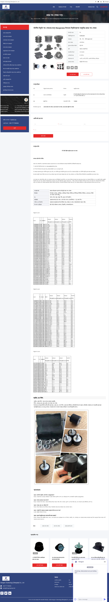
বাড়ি (32, 18)
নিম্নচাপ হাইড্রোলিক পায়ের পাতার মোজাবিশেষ (12, 72)
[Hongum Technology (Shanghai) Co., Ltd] (5, 6)
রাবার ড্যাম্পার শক (68, 526)
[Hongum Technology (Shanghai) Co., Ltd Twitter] (98, 1)
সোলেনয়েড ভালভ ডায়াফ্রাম (8, 40)
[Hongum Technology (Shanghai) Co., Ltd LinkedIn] (101, 1)
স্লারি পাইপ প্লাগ (6, 75)
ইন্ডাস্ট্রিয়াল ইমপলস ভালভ (8, 90)
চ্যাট (15, 128)
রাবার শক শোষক (37, 18)
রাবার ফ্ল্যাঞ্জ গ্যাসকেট (7, 61)
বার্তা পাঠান (43, 136)
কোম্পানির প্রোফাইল (57, 580)
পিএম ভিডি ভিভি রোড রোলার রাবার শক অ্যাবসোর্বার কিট (78, 558)
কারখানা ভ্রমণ (56, 582)
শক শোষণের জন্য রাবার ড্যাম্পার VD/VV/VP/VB (58, 558)
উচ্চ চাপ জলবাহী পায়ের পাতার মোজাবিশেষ (11, 68)
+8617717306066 (14, 123)
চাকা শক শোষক (57, 526)
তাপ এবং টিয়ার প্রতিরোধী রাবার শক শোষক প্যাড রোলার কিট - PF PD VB (98, 559)
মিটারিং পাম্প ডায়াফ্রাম (7, 43)
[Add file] (75, 599)
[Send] (104, 599)
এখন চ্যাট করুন (73, 74)
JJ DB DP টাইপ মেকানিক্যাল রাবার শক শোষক (38, 558)
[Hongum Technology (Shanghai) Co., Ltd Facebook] (95, 1)
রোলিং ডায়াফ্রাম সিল (7, 79)
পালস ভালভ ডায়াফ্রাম (7, 47)
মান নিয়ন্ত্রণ (56, 584)
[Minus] (105, 562)
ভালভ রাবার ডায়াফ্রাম (7, 36)
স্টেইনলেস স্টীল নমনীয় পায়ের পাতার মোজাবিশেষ (12, 65)
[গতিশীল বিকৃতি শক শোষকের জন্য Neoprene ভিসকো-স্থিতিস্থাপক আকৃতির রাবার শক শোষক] (48, 46)
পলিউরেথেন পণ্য (6, 83)
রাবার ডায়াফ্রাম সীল (7, 32)
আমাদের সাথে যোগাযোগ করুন (59, 586)
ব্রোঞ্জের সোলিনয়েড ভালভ (8, 86)
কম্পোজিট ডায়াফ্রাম (7, 54)
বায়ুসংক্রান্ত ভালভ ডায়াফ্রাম (8, 50)
